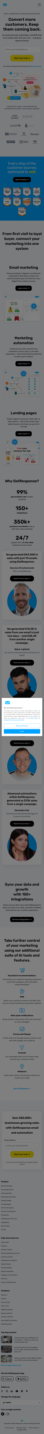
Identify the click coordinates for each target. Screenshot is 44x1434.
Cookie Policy (33, 718)
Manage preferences (22, 725)
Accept (22, 731)
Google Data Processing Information (14, 720)
